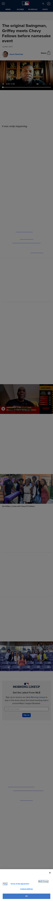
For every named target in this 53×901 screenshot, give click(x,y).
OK (26, 896)
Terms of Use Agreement (20, 884)
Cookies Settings (26, 889)
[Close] (50, 873)
